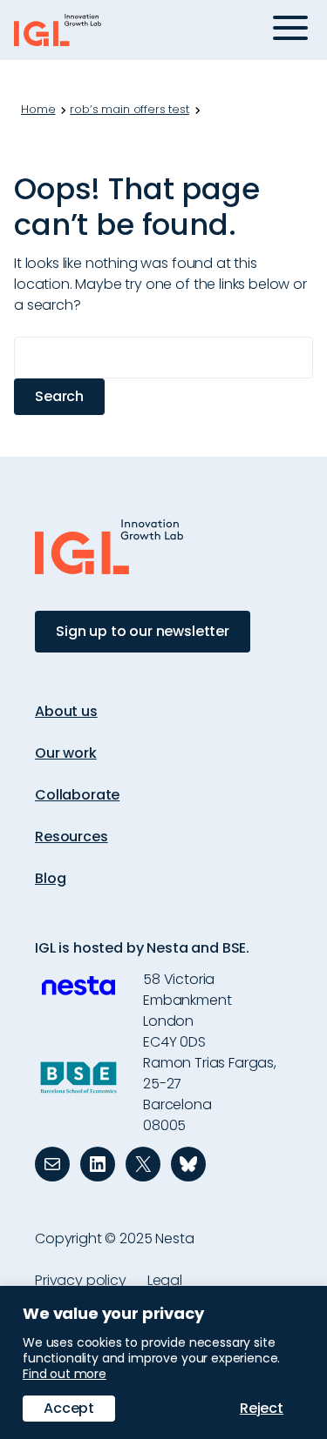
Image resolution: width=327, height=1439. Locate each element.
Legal (164, 1280)
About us (66, 711)
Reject (261, 1408)
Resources (71, 837)
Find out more (64, 1373)
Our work (66, 753)
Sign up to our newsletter (142, 631)
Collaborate (77, 795)
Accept (69, 1408)
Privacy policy (80, 1280)
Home (38, 109)
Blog (50, 878)
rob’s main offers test (129, 109)
